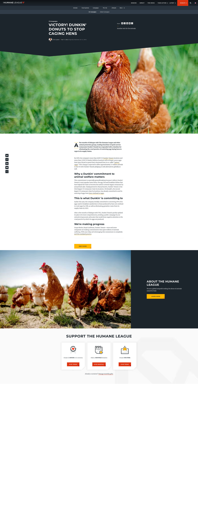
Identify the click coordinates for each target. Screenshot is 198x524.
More (121, 8)
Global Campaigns (104, 12)
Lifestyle (114, 8)
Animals (75, 8)
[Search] (190, 3)
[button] (122, 23)
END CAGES (83, 246)
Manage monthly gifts (105, 374)
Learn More (155, 296)
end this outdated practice (82, 234)
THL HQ (105, 8)
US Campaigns (92, 12)
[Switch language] (195, 3)
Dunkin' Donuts (108, 158)
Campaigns (96, 8)
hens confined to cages (96, 193)
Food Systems (85, 8)
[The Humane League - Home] (14, 3)
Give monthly (99, 364)
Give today (73, 364)
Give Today (125, 364)
